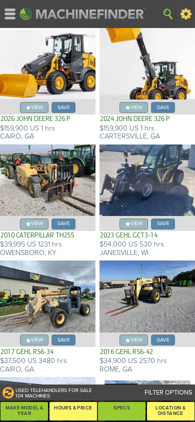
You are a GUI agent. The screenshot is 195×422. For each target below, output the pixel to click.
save (64, 107)
